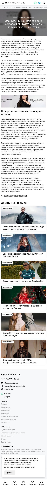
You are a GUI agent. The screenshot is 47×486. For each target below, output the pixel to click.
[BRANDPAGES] (15, 3)
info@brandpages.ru (11, 383)
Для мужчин (5, 410)
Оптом (3, 439)
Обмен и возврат (7, 436)
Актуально (5, 423)
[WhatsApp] (35, 2)
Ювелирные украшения (9, 416)
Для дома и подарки (8, 419)
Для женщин (5, 407)
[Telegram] (39, 2)
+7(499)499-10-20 (10, 379)
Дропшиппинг (6, 442)
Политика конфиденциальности (13, 433)
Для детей (5, 413)
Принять (9, 473)
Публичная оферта (8, 430)
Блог (10, 7)
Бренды (4, 404)
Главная (3, 7)
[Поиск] (44, 2)
